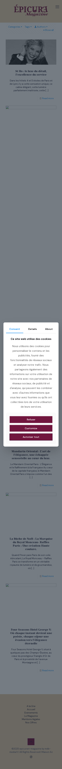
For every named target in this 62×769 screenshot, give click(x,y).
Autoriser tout (31, 436)
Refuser (31, 419)
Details (32, 329)
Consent (14, 329)
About (49, 329)
